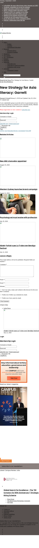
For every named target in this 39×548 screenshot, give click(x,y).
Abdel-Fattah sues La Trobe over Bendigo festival (21, 331)
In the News (7, 80)
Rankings (6, 60)
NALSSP (28, 131)
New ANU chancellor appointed (13, 161)
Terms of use (7, 517)
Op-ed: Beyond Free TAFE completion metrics (17, 18)
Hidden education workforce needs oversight (16, 9)
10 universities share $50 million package (15, 14)
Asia (5, 131)
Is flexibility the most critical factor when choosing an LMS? (21, 5)
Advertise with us (9, 511)
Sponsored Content (12, 70)
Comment (3, 264)
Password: (3, 120)
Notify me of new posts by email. (11, 298)
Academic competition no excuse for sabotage (17, 7)
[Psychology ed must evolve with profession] (17, 213)
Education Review (12, 131)
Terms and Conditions (6, 526)
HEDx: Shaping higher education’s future (15, 10)
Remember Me (6, 125)
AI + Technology (9, 57)
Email (2, 283)
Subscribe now (11, 64)
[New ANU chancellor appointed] (17, 157)
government (21, 131)
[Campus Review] (5, 33)
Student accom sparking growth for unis (15, 15)
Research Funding (12, 52)
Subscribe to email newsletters (15, 65)
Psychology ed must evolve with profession (18, 217)
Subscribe (6, 62)
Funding (9, 45)
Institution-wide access (13, 67)
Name (2, 279)
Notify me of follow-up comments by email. (14, 295)
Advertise (6, 69)
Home (2, 80)
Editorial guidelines (9, 514)
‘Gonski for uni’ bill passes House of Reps (16, 17)
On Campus (7, 55)
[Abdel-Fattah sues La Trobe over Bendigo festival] (17, 241)
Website (2, 286)
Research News (11, 50)
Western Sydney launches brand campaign (18, 189)
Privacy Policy (8, 516)
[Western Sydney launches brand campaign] (17, 185)
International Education (14, 47)
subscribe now (26, 110)
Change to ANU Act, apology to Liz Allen (16, 12)
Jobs (5, 72)
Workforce (7, 54)
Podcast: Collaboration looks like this (14, 20)
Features (6, 59)
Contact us (7, 509)
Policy (5, 42)
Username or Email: (5, 116)
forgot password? (14, 123)
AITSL (2, 131)
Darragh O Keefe (5, 98)
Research (6, 49)
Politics (9, 44)
